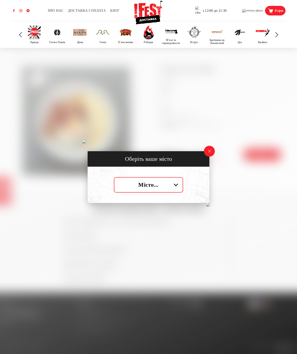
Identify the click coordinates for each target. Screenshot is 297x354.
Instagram (20, 10)
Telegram (28, 10)
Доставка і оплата (87, 10)
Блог (114, 10)
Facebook (14, 10)
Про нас (56, 10)
